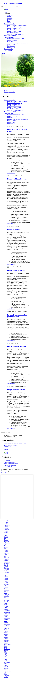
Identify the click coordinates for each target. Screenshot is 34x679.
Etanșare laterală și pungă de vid (15, 38)
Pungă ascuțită (11, 47)
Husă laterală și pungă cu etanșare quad (17, 43)
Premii (9, 16)
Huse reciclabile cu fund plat (14, 27)
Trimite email (4, 472)
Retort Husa (10, 41)
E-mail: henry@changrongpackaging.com (15, 443)
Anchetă (9, 173)
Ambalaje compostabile (10, 35)
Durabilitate (10, 19)
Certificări (9, 18)
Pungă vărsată (11, 46)
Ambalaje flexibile (9, 37)
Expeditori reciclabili (12, 32)
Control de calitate (8, 49)
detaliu (13, 173)
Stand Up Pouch (11, 44)
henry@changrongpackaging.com (13, 3)
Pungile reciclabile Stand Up (14, 28)
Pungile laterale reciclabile (14, 29)
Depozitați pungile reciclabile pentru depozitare (17, 315)
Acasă (5, 12)
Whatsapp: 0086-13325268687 (12, 446)
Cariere (9, 22)
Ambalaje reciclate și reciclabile (15, 34)
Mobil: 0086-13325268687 (11, 445)
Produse (6, 90)
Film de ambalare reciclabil (14, 31)
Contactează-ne (8, 50)
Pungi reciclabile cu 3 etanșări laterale (17, 25)
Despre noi (10, 15)
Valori (8, 21)
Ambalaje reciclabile (9, 24)
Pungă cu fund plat (12, 40)
